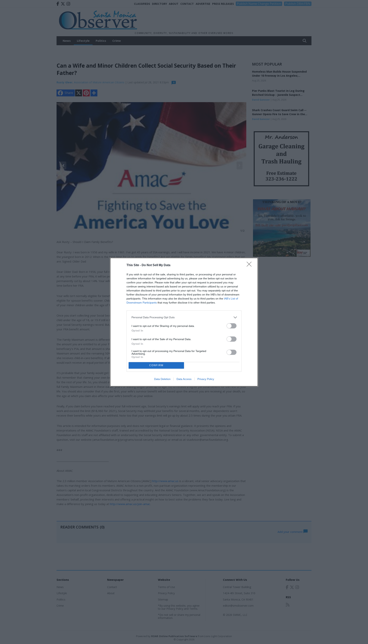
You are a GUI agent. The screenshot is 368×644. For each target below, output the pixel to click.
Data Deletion (162, 379)
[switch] (232, 325)
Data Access (184, 379)
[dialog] (184, 322)
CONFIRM (156, 365)
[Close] (250, 265)
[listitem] (184, 317)
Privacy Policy (205, 379)
